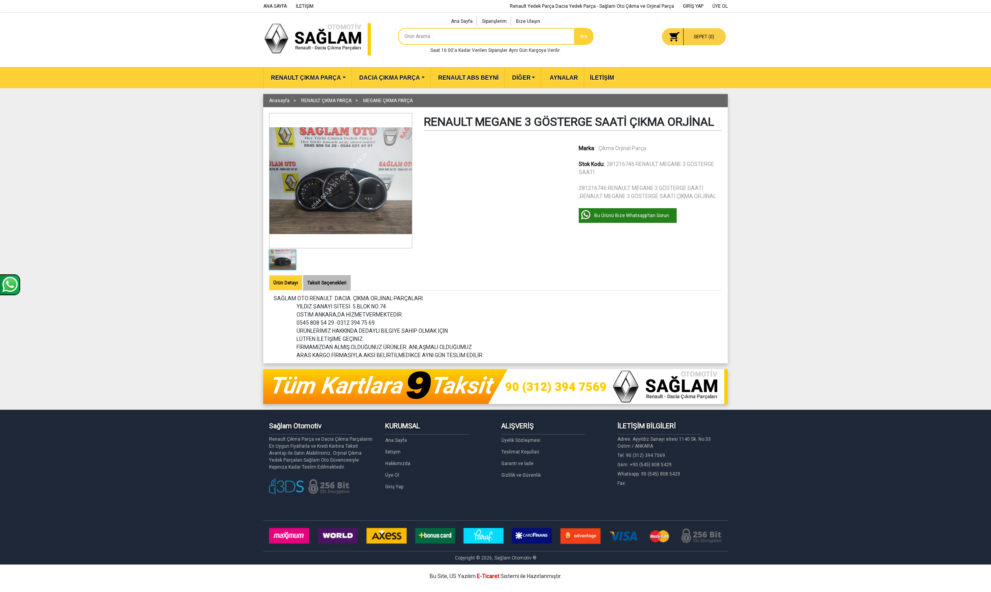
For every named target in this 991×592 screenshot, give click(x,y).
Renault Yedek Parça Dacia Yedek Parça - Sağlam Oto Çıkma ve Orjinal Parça (592, 6)
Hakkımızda (397, 463)
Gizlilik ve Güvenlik (521, 475)
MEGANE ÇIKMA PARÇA (388, 100)
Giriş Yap (394, 486)
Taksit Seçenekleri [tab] (326, 283)
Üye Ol (392, 475)
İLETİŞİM (305, 6)
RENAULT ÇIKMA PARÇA (306, 77)
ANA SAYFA (275, 6)
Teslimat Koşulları (520, 452)
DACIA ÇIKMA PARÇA (389, 77)
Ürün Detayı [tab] (285, 283)
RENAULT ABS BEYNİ (468, 77)
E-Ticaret (488, 576)
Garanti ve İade (517, 463)
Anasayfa (279, 100)
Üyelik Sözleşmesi (520, 440)
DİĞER (521, 77)
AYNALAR (563, 77)
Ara (583, 36)
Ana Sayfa (462, 21)
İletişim (393, 452)
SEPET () (704, 36)
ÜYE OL (720, 6)
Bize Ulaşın (528, 21)
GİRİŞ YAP (693, 6)
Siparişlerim (494, 21)
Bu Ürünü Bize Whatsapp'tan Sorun (631, 215)
